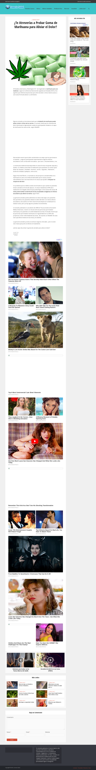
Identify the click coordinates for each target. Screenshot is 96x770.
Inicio (89, 768)
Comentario (10, 717)
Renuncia (85, 768)
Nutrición (66, 8)
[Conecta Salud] (14, 6)
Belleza (38, 8)
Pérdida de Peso (58, 8)
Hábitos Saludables (47, 8)
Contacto (75, 768)
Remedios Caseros (29, 8)
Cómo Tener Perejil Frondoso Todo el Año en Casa (55, 693)
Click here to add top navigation (12, 1)
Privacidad (80, 768)
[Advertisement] (35, 41)
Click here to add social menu (84, 1)
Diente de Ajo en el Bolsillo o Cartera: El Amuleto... (26, 684)
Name (9, 732)
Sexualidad (74, 8)
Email (28, 732)
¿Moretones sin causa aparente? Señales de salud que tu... (55, 685)
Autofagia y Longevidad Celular (26, 702)
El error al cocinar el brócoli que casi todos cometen (26, 693)
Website (47, 732)
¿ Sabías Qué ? (82, 8)
